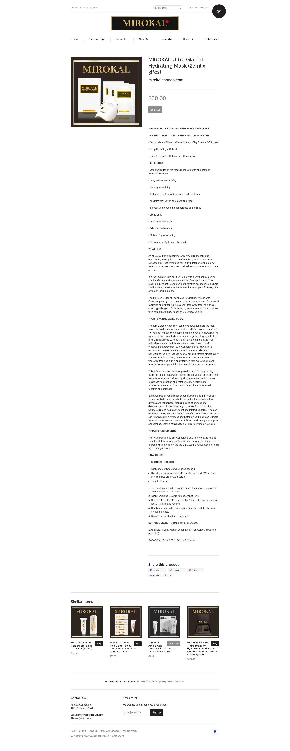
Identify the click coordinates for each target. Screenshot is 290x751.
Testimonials (211, 39)
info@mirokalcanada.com (90, 714)
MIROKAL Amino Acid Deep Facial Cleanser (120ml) (81, 645)
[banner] (145, 23)
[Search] (181, 8)
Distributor (166, 39)
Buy (99, 643)
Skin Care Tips (96, 39)
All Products (129, 681)
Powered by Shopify (115, 735)
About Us (144, 39)
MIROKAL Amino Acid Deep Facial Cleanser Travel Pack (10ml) (161, 647)
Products (121, 39)
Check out (204, 7)
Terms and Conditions (110, 731)
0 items (193, 7)
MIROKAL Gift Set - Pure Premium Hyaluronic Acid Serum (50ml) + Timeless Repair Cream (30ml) (202, 648)
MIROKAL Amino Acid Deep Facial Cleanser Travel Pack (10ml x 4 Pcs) (123, 647)
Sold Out (173, 643)
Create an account (89, 7)
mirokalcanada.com (165, 80)
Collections (117, 681)
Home (74, 39)
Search (82, 731)
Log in (74, 7)
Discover (188, 39)
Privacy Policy (130, 731)
